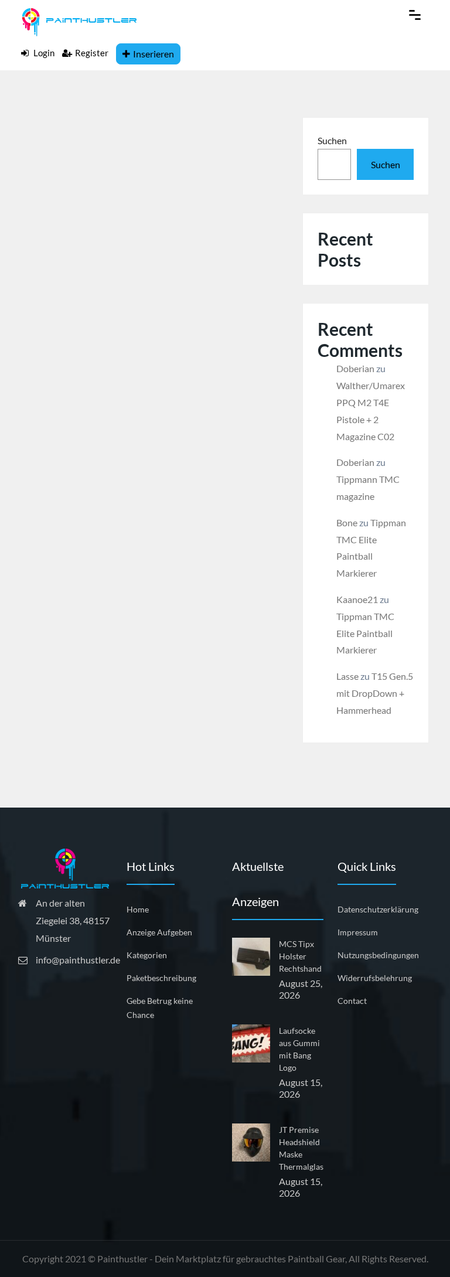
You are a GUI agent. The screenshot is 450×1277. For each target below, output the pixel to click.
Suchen (332, 140)
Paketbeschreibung (161, 978)
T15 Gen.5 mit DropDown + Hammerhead (374, 693)
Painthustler (122, 1258)
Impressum (358, 932)
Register (91, 52)
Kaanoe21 (357, 599)
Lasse (347, 676)
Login (43, 52)
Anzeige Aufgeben (159, 932)
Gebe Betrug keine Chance (160, 1008)
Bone (346, 522)
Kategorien (147, 955)
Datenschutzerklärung (378, 909)
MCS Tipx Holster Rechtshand (300, 956)
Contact (352, 1001)
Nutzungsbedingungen (378, 955)
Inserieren (153, 53)
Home (138, 909)
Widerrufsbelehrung (375, 978)
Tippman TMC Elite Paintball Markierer (365, 633)
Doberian (355, 368)
